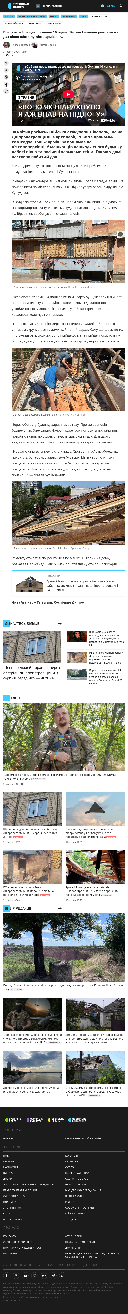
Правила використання (81, 1242)
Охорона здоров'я (78, 1178)
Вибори (8, 1173)
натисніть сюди (50, 1296)
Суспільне (63, 1293)
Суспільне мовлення (17, 1242)
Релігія (69, 1202)
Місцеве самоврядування (83, 1190)
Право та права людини (20, 1190)
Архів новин (73, 1236)
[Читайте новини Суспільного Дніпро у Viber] (34, 1275)
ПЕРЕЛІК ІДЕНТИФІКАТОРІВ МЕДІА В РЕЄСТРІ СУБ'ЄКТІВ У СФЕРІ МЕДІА (92, 1255)
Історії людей (74, 1196)
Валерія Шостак (21, 44)
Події (6, 1155)
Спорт (7, 1213)
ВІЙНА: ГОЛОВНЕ (52, 5)
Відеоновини (54, 23)
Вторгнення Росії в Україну (32, 16)
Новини (8, 1138)
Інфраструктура (99, 16)
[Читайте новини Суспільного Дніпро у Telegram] (53, 1275)
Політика (9, 1202)
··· (90, 6)
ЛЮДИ (83, 16)
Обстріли (9, 16)
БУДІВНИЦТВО (69, 16)
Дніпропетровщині (31, 137)
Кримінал (10, 1161)
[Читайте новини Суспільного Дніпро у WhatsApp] (44, 1275)
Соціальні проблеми (79, 1207)
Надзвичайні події (14, 23)
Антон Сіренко (48, 44)
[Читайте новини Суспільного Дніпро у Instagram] (16, 1275)
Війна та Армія (36, 23)
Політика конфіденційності (22, 1247)
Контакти (10, 1236)
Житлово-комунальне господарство (29, 1184)
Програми (10, 1253)
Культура (71, 1161)
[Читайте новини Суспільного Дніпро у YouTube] (25, 1275)
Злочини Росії (13, 1207)
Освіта (69, 1167)
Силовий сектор (14, 1196)
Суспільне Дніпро (69, 602)
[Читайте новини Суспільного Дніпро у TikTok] (62, 1275)
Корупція (71, 1155)
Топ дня (70, 1219)
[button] (6, 63)
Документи (73, 1247)
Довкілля (9, 1178)
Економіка (10, 1167)
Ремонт (54, 16)
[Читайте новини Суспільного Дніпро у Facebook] (6, 1275)
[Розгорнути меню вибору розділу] (38, 6)
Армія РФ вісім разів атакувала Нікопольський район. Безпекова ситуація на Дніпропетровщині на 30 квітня (82, 585)
